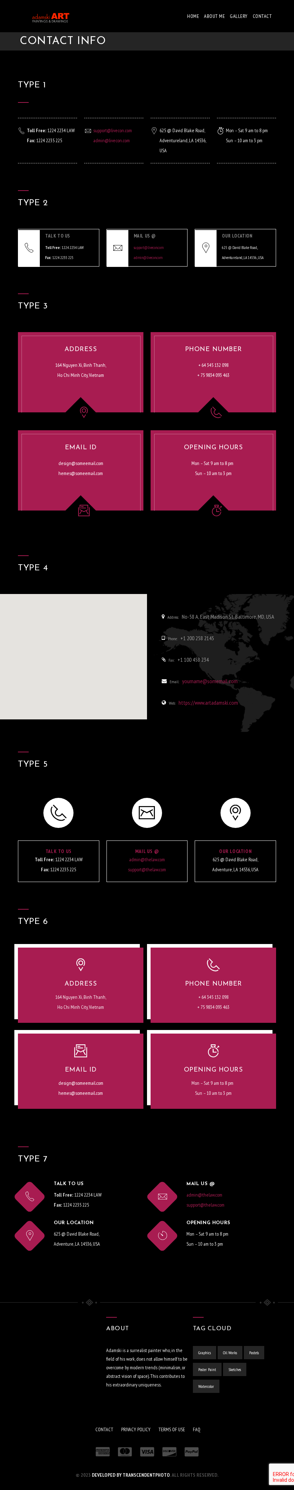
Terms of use (171, 1429)
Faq (196, 1429)
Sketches (234, 1369)
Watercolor (206, 1386)
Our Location (235, 851)
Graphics (204, 1352)
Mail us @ (147, 851)
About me (214, 16)
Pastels (254, 1352)
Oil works (230, 1352)
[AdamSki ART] (45, 16)
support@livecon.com (112, 130)
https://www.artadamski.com (208, 702)
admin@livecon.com (111, 140)
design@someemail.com (80, 463)
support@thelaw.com (147, 869)
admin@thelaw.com (147, 859)
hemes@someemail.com (80, 473)
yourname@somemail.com (210, 681)
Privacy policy (136, 1429)
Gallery (239, 16)
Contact (262, 16)
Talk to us (59, 851)
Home (193, 16)
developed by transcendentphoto (131, 1475)
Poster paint (207, 1369)
